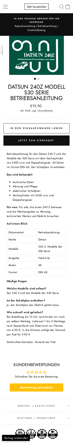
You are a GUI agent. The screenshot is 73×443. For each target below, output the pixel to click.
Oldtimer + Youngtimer (36, 418)
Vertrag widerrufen (16, 438)
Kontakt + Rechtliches (36, 405)
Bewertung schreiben (36, 387)
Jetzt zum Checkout (36, 140)
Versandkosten (45, 110)
